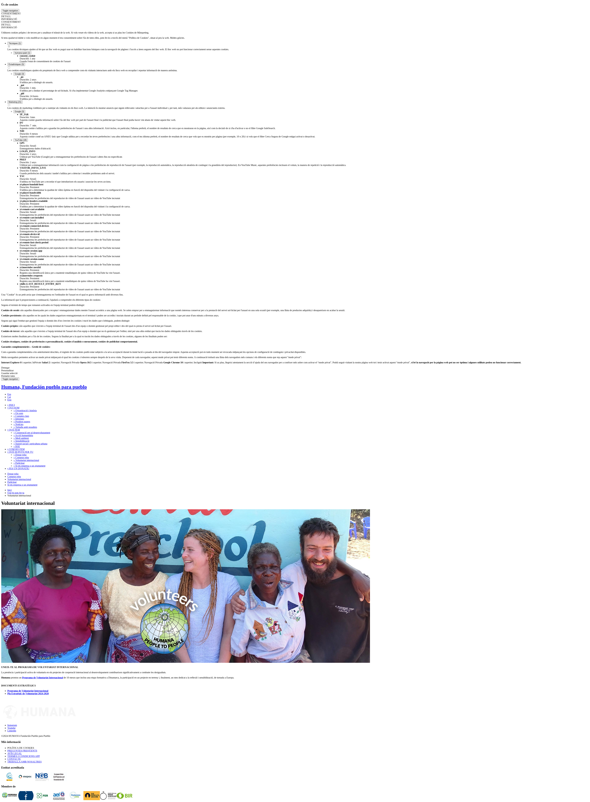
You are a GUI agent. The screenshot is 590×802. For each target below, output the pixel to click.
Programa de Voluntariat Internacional (42, 677)
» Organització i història (25, 410)
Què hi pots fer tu (15, 492)
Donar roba (12, 473)
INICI (11, 405)
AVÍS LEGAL (14, 753)
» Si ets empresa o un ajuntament (29, 465)
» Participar (19, 463)
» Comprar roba (21, 457)
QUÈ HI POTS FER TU (20, 452)
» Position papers (22, 421)
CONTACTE (14, 759)
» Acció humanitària (23, 435)
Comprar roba (14, 476)
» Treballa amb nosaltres (25, 427)
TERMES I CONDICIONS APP (23, 756)
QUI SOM (13, 407)
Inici (9, 490)
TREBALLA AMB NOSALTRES (24, 761)
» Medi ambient (21, 438)
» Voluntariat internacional (26, 460)
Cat (9, 397)
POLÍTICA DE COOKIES (20, 748)
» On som (18, 413)
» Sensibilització (21, 441)
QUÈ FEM (13, 430)
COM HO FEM (16, 449)
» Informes (19, 419)
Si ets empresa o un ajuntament (22, 485)
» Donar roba (20, 454)
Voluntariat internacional (19, 479)
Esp (9, 394)
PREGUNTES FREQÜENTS (22, 750)
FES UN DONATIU (18, 468)
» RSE (17, 446)
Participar (12, 482)
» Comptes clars (21, 416)
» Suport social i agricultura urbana (30, 443)
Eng (9, 399)
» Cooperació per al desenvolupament (32, 432)
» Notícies (18, 424)
